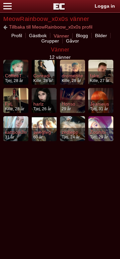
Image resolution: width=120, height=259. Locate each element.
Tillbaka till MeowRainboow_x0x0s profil (50, 27)
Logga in (105, 6)
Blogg (82, 35)
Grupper (50, 40)
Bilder (101, 35)
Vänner (61, 36)
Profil (16, 35)
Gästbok (38, 35)
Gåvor (72, 40)
